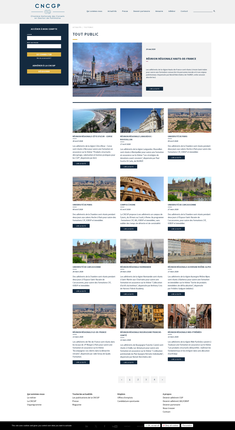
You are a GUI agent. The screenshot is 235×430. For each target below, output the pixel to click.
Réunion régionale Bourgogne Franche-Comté (141, 334)
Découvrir (44, 71)
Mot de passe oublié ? (44, 58)
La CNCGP (31, 401)
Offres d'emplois (125, 397)
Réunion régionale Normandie (135, 266)
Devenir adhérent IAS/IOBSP (176, 401)
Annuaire (159, 11)
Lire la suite (155, 89)
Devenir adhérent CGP (173, 397)
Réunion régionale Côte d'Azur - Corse (92, 136)
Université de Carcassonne (182, 204)
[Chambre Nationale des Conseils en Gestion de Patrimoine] (48, 11)
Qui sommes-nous (94, 11)
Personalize (187, 425)
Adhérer (171, 11)
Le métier (31, 397)
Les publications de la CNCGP (85, 397)
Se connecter (44, 54)
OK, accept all (153, 425)
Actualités (112, 11)
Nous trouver (169, 408)
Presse (125, 11)
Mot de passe (32, 42)
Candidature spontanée (128, 401)
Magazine (76, 404)
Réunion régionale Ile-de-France (89, 332)
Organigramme (34, 404)
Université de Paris (177, 136)
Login (29, 34)
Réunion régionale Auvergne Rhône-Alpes (189, 266)
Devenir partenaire (141, 11)
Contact (184, 11)
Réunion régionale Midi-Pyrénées (185, 332)
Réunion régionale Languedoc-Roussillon (136, 138)
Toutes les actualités (82, 394)
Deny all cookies (171, 425)
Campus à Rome (127, 204)
